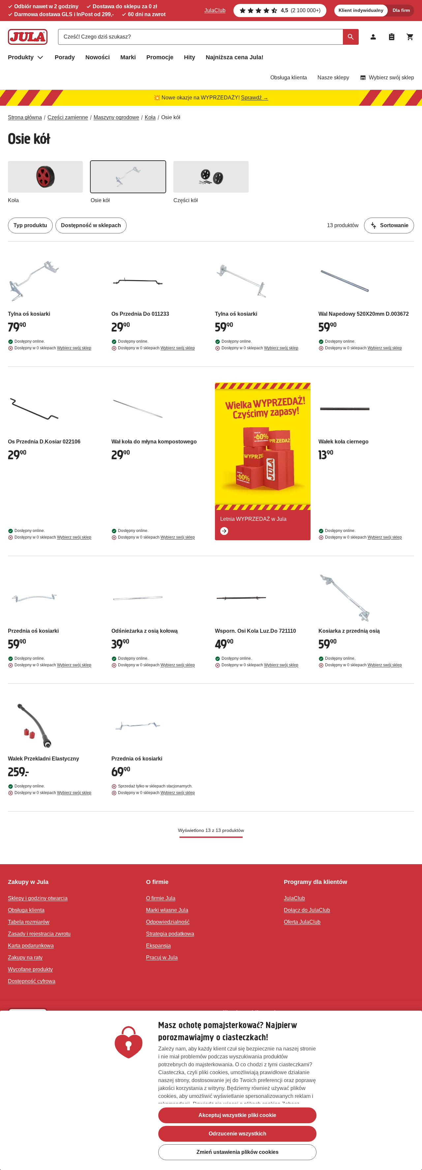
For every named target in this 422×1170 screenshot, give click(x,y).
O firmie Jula (160, 898)
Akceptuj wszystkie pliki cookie (237, 1115)
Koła (150, 117)
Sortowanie (394, 225)
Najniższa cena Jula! (234, 57)
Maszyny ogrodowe (116, 117)
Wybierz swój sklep (391, 77)
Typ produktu (30, 225)
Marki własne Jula (167, 910)
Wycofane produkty (30, 969)
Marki (128, 57)
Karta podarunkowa (31, 945)
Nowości (97, 57)
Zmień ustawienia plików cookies (237, 1152)
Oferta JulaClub (302, 922)
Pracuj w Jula (162, 957)
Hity (189, 57)
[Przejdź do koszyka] (410, 37)
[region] (211, 1090)
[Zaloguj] (373, 37)
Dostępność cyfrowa (31, 981)
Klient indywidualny (361, 10)
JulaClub (215, 10)
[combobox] (208, 37)
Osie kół (170, 117)
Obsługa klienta (288, 77)
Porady (65, 57)
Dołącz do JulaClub (307, 910)
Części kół (185, 200)
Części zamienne (67, 117)
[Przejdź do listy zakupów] (392, 37)
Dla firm (401, 10)
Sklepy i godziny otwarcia (38, 898)
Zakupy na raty (25, 957)
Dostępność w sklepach (91, 225)
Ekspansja (158, 945)
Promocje (159, 57)
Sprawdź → (254, 97)
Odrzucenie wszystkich (237, 1133)
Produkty (21, 57)
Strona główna (25, 117)
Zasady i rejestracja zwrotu (39, 934)
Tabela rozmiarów (28, 922)
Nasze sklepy (333, 77)
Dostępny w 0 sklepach (53, 348)
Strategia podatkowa (170, 934)
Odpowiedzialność (168, 922)
